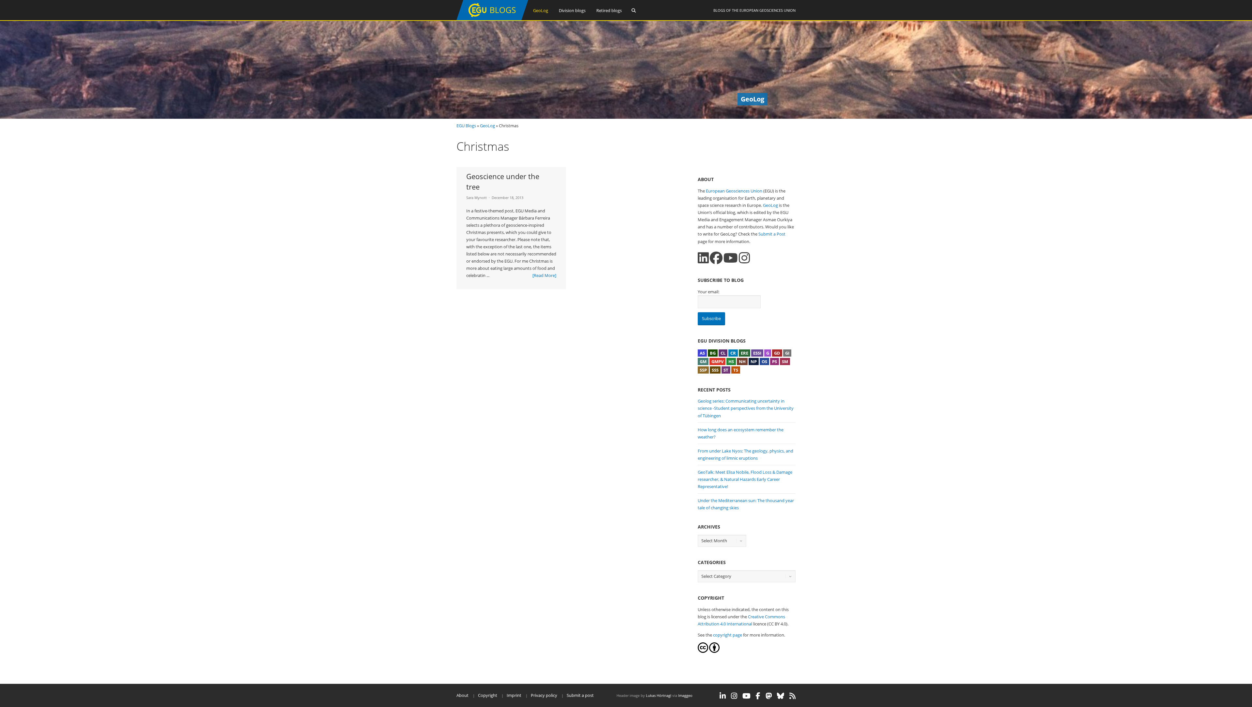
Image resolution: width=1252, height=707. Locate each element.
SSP (703, 370)
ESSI (757, 353)
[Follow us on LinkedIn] (703, 258)
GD (777, 353)
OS (764, 361)
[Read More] (544, 275)
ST (725, 370)
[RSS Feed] (792, 695)
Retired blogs (609, 10)
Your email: (708, 292)
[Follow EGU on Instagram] (734, 695)
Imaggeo (685, 695)
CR (733, 353)
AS (702, 353)
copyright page (727, 635)
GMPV (717, 361)
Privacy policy (544, 695)
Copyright (487, 695)
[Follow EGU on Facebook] (758, 695)
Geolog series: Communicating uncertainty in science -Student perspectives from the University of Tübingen (746, 408)
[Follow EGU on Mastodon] (769, 695)
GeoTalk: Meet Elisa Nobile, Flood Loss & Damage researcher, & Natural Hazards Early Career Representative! (745, 479)
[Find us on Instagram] (744, 258)
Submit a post (580, 695)
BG (713, 353)
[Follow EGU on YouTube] (746, 695)
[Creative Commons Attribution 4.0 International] (703, 651)
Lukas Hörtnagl (658, 695)
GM (703, 361)
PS (774, 361)
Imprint (514, 695)
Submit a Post (771, 234)
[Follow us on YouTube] (730, 258)
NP (754, 361)
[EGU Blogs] (492, 19)
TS (735, 370)
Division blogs (572, 10)
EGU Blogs (466, 126)
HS (731, 361)
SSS (715, 370)
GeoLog (540, 10)
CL (723, 353)
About (462, 695)
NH (742, 361)
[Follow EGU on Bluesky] (780, 695)
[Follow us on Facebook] (716, 258)
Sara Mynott (476, 197)
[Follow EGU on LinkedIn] (723, 695)
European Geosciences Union (767, 10)
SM (785, 361)
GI (787, 353)
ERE (744, 353)
